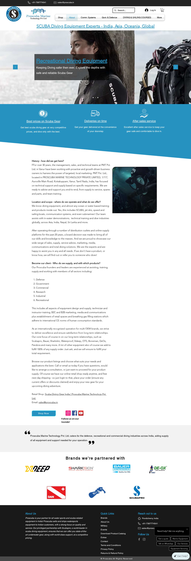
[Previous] (15, 67)
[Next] (175, 67)
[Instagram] (68, 413)
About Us (105, 522)
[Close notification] (187, 529)
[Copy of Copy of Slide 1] (95, 97)
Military (104, 525)
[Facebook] (74, 413)
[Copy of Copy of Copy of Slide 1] (97, 97)
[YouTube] (80, 413)
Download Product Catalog (113, 533)
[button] (162, 10)
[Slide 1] (93, 97)
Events (104, 529)
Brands (104, 518)
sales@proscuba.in (48, 402)
